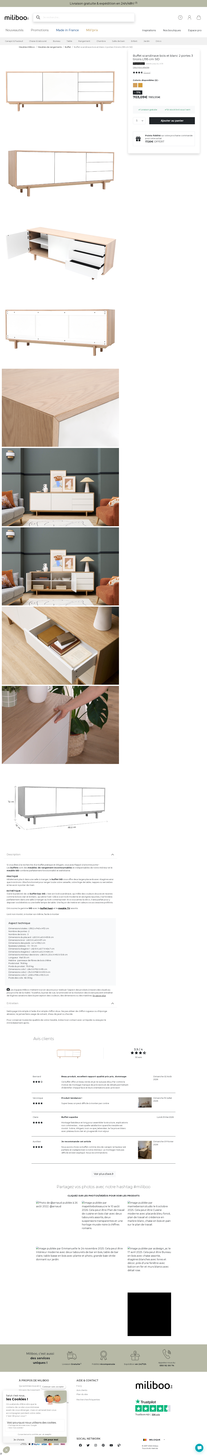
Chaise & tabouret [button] (38, 41)
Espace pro (195, 30)
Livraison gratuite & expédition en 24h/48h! (103, 3)
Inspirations (149, 30)
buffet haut (46, 908)
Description (13, 854)
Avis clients (82, 1390)
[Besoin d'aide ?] (199, 1448)
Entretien (12, 1003)
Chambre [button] (101, 41)
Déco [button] (158, 41)
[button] (58, 1223)
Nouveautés (14, 30)
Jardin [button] (147, 41)
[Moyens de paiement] (46, 1444)
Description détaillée (141, 67)
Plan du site (82, 1394)
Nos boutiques (172, 30)
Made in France (67, 30)
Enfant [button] (134, 41)
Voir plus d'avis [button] (103, 1174)
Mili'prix (92, 30)
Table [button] (69, 41)
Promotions (40, 30)
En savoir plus (99, 995)
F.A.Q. (79, 1386)
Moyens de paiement (29, 1390)
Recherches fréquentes (88, 1399)
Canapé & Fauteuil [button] (14, 41)
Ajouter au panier (172, 120)
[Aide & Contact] (180, 17)
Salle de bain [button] (118, 41)
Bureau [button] (56, 41)
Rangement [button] (84, 41)
